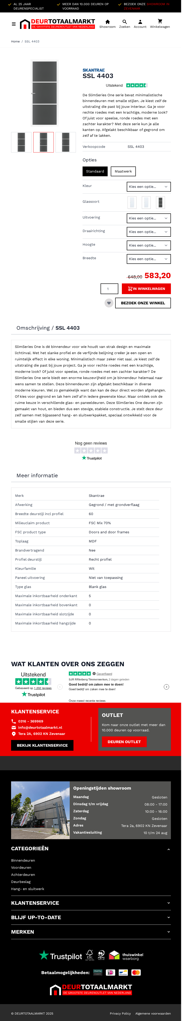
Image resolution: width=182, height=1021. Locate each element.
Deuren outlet (124, 741)
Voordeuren (21, 867)
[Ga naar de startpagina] (57, 24)
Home (15, 41)
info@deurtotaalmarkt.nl (40, 727)
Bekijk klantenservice (42, 745)
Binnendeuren (23, 860)
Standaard (95, 171)
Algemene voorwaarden (153, 1013)
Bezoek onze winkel (143, 303)
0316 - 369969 (30, 721)
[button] (91, 849)
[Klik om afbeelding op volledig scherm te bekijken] (44, 93)
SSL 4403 (32, 41)
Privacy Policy (120, 1013)
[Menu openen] (13, 24)
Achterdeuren (23, 875)
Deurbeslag (21, 882)
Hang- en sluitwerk (27, 889)
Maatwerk (123, 171)
